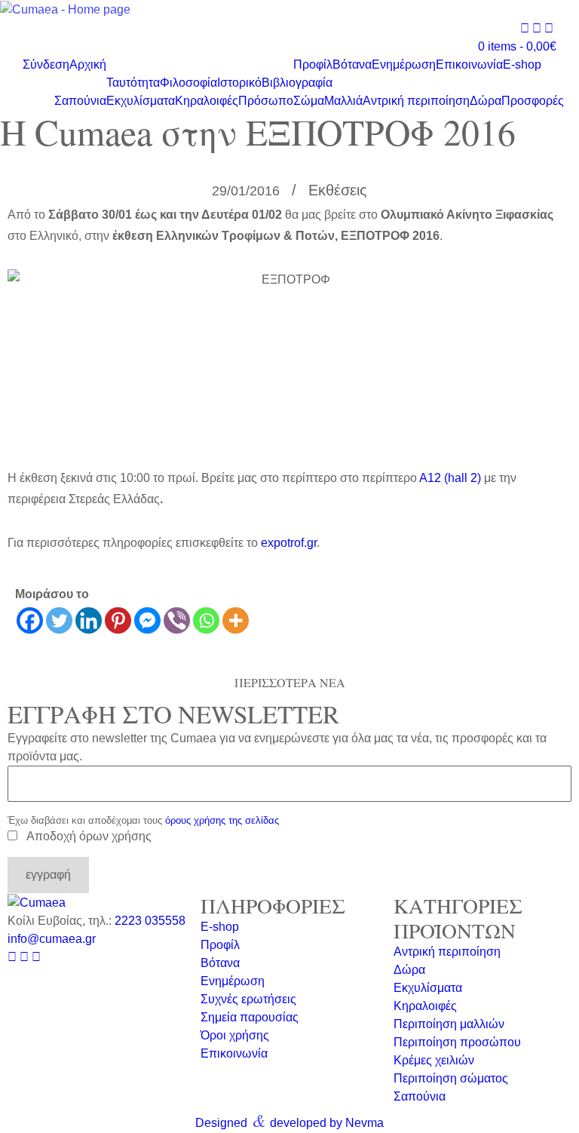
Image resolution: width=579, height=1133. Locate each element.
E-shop (522, 64)
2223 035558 (150, 920)
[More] (235, 620)
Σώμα (308, 100)
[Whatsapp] (206, 620)
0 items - (517, 46)
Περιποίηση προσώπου (457, 1042)
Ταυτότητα (133, 82)
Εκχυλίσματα (140, 100)
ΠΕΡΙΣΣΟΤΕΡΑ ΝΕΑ (289, 682)
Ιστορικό (239, 82)
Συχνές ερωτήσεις (248, 999)
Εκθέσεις (337, 190)
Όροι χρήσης (235, 1035)
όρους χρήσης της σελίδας (222, 820)
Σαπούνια (80, 100)
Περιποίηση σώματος (451, 1078)
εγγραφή (48, 874)
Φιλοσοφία (188, 82)
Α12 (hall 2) (450, 477)
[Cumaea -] (65, 9)
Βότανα (352, 64)
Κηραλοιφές (206, 100)
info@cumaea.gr (52, 938)
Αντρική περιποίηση (416, 100)
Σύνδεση (46, 64)
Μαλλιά (343, 100)
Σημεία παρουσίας (250, 1017)
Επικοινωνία (469, 64)
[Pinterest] (118, 620)
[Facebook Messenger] (147, 620)
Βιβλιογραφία (297, 82)
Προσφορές (532, 100)
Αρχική (87, 64)
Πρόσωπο (265, 100)
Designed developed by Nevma (289, 1119)
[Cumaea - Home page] (37, 902)
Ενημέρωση (404, 64)
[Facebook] (30, 620)
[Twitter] (59, 620)
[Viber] (177, 620)
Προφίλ (312, 64)
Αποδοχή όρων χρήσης (89, 836)
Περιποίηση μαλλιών (449, 1024)
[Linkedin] (88, 620)
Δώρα (485, 100)
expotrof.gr (289, 542)
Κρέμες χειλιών (434, 1060)
